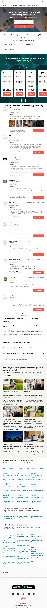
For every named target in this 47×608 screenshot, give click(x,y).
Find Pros (23, 26)
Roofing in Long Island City (9, 548)
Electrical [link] (4, 5)
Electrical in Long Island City (9, 516)
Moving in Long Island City (9, 533)
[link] (4, 90)
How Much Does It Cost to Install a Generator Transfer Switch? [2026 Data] (12, 423)
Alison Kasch (6, 419)
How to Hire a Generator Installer (33, 421)
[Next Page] (32, 313)
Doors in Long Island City (36, 557)
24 (29, 313)
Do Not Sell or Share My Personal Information (23, 605)
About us (4, 579)
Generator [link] (17, 5)
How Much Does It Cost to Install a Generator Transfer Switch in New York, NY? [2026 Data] (33, 395)
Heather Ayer (6, 444)
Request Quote (38, 130)
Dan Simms (26, 419)
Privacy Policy (26, 601)
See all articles (8, 375)
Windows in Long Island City (37, 544)
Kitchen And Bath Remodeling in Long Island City (9, 539)
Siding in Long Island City (36, 553)
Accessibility (23, 603)
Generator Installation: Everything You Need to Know (33, 447)
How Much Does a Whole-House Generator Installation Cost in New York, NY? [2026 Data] (12, 395)
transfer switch (21, 333)
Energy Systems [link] (11, 5)
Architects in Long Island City (23, 549)
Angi (25, 444)
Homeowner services (7, 569)
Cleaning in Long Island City (9, 550)
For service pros (6, 572)
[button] (12, 123)
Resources (5, 575)
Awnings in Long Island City (37, 555)
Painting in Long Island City (9, 560)
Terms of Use (20, 601)
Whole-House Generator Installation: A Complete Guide (13, 447)
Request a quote (7, 94)
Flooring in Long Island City (9, 546)
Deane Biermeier (28, 391)
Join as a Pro (38, 2)
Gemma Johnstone (7, 391)
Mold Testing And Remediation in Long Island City (23, 545)
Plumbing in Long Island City (9, 535)
